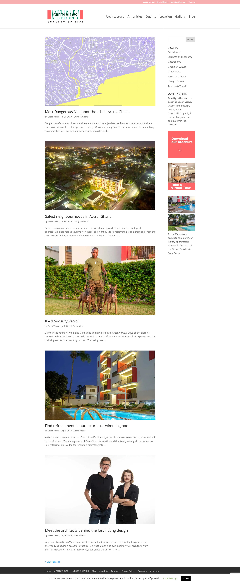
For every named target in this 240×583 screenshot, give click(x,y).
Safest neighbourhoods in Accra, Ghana (78, 216)
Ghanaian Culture (177, 66)
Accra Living (174, 52)
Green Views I (149, 2)
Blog (192, 16)
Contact (192, 2)
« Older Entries (52, 561)
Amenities (135, 16)
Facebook (142, 571)
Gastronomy (174, 61)
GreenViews (53, 116)
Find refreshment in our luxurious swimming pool (87, 425)
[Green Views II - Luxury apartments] (181, 230)
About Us (103, 571)
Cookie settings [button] (170, 578)
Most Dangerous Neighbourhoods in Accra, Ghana (87, 111)
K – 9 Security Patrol (62, 321)
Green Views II (162, 2)
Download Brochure (179, 2)
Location (165, 16)
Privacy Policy (128, 571)
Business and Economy (180, 56)
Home (48, 571)
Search (190, 39)
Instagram (154, 571)
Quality (151, 16)
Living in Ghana (81, 116)
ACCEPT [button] (185, 578)
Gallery (180, 16)
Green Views (78, 326)
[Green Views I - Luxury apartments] (181, 212)
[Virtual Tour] (181, 189)
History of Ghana (177, 76)
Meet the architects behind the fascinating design (86, 530)
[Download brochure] (181, 157)
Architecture (115, 16)
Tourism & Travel (177, 86)
